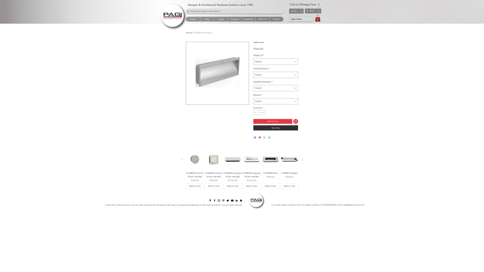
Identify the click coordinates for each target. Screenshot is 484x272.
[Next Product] (302, 159)
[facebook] (214, 200)
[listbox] (296, 11)
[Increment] (263, 112)
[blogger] (241, 200)
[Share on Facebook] (254, 137)
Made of (258, 55)
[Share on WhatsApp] (264, 137)
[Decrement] (255, 112)
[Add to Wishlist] (295, 121)
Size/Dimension (263, 81)
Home (189, 32)
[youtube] (232, 200)
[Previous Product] (181, 159)
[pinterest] (223, 200)
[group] (242, 169)
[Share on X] (269, 137)
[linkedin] (236, 200)
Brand (257, 95)
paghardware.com (357, 205)
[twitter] (227, 200)
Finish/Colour (261, 68)
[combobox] (275, 62)
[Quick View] (194, 159)
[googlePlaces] (210, 200)
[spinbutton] (259, 112)
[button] (296, 11)
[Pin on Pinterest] (259, 137)
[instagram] (219, 200)
